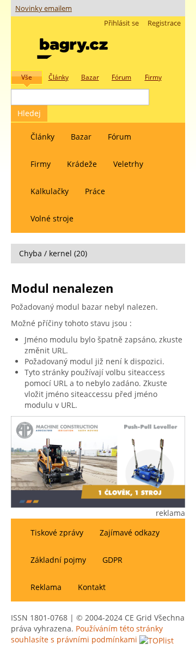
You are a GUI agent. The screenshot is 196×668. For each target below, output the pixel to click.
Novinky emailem (43, 8)
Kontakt (92, 587)
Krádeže (82, 164)
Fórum (119, 136)
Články (42, 136)
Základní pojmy (58, 560)
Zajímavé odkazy (130, 532)
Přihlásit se (121, 23)
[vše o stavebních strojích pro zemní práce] (72, 46)
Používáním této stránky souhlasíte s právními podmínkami (87, 634)
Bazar (81, 136)
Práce (95, 191)
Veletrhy (128, 164)
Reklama (46, 587)
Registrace (164, 23)
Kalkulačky (49, 191)
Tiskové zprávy (56, 532)
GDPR (112, 560)
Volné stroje (52, 218)
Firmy (40, 164)
